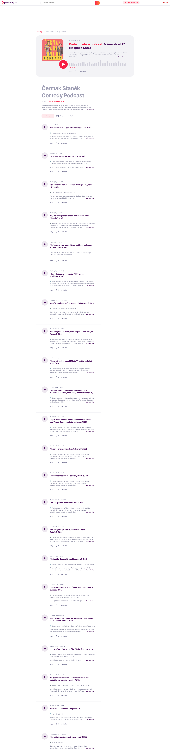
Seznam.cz (165, 2)
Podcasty (39, 32)
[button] (131, 2)
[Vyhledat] (97, 3)
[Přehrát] (63, 64)
